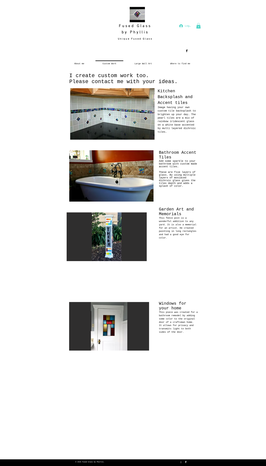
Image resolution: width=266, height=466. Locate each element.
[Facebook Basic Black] (186, 50)
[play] (150, 135)
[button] (198, 25)
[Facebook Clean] (186, 462)
